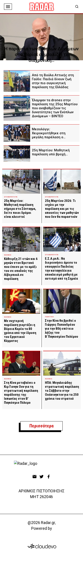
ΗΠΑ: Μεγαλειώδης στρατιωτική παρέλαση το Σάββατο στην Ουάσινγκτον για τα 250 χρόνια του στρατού (62, 391)
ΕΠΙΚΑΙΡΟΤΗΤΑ (10, 197)
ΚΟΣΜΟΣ (7, 255)
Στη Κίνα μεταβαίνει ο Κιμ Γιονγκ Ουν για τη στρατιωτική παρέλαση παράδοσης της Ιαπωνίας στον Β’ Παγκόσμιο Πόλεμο (21, 393)
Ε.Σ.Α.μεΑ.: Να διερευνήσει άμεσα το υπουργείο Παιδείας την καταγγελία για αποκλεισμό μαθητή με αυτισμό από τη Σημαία (61, 269)
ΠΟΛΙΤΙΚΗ (49, 317)
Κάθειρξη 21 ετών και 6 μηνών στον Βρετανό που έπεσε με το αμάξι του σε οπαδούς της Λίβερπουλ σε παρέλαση (21, 269)
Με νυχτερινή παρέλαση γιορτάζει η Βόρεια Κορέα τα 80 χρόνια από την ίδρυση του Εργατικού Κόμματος (20, 331)
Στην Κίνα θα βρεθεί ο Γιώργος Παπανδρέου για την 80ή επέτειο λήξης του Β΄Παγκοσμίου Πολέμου (61, 329)
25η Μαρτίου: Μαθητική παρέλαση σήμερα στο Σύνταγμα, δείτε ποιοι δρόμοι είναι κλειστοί (20, 209)
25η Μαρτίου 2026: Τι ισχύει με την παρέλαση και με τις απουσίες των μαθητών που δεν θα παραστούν (62, 209)
